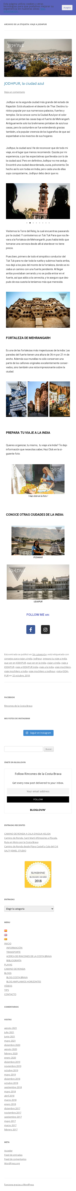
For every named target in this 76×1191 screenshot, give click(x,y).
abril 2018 (9, 1095)
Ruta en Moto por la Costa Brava (21, 842)
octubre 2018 (11, 1083)
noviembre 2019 (12, 1066)
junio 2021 (9, 1036)
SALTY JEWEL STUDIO (15, 850)
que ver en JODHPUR (15, 662)
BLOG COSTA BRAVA (17, 977)
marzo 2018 (10, 1099)
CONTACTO (10, 994)
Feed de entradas (13, 1154)
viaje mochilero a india (16, 671)
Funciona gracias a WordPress (19, 1184)
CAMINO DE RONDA (14, 968)
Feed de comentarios (15, 1159)
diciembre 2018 (12, 1078)
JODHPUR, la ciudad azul (24, 83)
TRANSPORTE (13, 952)
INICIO (7, 943)
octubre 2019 (11, 1070)
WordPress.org (12, 1163)
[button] (10, 201)
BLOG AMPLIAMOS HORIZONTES (23, 981)
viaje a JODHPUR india (26, 667)
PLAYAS (8, 964)
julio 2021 (9, 1032)
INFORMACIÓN (14, 947)
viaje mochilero (63, 667)
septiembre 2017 (13, 1116)
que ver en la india (36, 662)
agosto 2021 (10, 1028)
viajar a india (53, 662)
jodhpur (37, 658)
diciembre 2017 (12, 1108)
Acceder (8, 1150)
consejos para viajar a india (18, 658)
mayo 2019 (10, 1074)
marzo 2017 (10, 1125)
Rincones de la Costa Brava (18, 705)
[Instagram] (45, 629)
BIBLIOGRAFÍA (13, 960)
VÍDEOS (8, 985)
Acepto (67, 7)
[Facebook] (30, 629)
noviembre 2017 (12, 1112)
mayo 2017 (10, 1121)
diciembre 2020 (12, 1045)
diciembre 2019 (12, 1061)
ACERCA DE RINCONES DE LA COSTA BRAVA (29, 956)
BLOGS (7, 973)
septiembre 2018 (13, 1087)
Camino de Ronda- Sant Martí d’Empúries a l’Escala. (30, 838)
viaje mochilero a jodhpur (42, 671)
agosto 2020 (10, 1049)
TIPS (6, 990)
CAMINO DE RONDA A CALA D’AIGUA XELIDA (27, 833)
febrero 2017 (10, 1129)
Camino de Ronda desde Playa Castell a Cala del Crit (31, 846)
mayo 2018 (10, 1091)
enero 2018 (10, 1104)
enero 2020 (10, 1057)
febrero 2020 (10, 1053)
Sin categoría (39, 654)
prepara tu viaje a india (55, 658)
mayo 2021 (10, 1040)
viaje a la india (46, 667)
